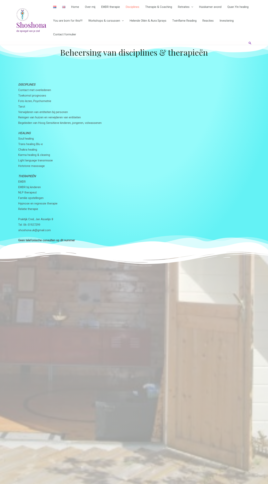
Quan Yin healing (238, 7)
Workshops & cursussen (104, 20)
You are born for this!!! (67, 20)
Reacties (208, 20)
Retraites (184, 7)
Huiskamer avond (210, 7)
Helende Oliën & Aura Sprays (148, 20)
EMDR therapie (110, 7)
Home (75, 7)
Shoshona (31, 24)
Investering (227, 20)
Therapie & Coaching (158, 7)
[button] (250, 43)
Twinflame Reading (184, 20)
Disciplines (132, 7)
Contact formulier (64, 34)
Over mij (90, 7)
